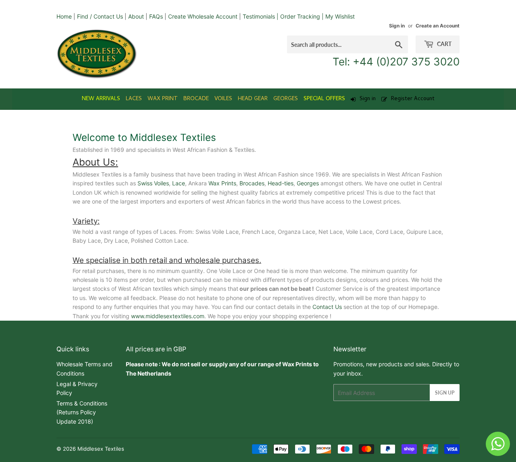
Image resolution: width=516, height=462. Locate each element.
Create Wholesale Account (202, 16)
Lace (178, 183)
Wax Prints (222, 183)
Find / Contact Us (100, 16)
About (136, 16)
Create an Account (438, 26)
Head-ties (280, 183)
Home (64, 16)
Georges (308, 183)
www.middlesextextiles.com (167, 316)
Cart (444, 43)
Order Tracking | (302, 16)
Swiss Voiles (153, 183)
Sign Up (444, 393)
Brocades (251, 183)
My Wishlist (340, 16)
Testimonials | (260, 16)
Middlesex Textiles (100, 448)
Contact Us (327, 306)
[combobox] (347, 44)
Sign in (397, 26)
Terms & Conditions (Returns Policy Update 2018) (81, 412)
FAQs (156, 16)
